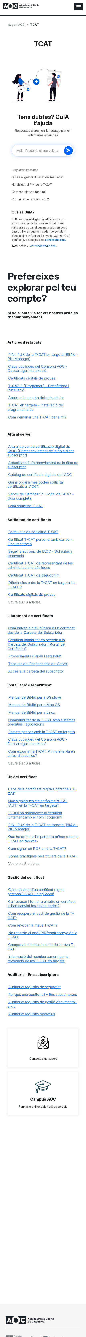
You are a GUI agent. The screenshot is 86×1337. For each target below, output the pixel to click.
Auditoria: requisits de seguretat (34, 987)
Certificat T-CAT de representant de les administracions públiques (40, 565)
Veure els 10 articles (24, 602)
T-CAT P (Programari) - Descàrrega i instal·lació (38, 388)
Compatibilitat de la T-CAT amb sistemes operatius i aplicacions (41, 722)
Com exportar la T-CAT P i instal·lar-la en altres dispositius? (41, 753)
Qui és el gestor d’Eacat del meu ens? (38, 177)
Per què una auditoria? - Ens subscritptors (42, 994)
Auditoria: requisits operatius (31, 1014)
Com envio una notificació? (30, 199)
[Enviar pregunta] (68, 150)
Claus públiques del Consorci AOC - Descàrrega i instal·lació (37, 368)
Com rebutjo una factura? (29, 192)
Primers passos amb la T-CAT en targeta (41, 732)
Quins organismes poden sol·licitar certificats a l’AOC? (36, 484)
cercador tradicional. (43, 246)
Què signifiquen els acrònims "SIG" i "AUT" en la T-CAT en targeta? (37, 803)
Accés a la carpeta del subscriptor (36, 398)
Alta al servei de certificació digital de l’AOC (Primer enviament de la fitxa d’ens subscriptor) (41, 450)
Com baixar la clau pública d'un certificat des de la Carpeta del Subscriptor (41, 630)
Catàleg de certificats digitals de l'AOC (40, 475)
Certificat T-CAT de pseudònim (33, 575)
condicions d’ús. (55, 239)
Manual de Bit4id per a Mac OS (34, 705)
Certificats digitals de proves (31, 378)
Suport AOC (16, 24)
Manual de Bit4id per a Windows (35, 697)
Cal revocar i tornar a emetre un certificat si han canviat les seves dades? (42, 903)
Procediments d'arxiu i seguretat (34, 656)
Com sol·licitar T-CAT (25, 506)
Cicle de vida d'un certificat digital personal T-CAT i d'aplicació (36, 892)
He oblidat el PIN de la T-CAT (32, 185)
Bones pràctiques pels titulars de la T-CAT (42, 856)
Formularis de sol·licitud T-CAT (33, 532)
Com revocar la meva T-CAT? (32, 925)
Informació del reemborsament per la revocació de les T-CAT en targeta (38, 958)
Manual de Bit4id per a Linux (31, 712)
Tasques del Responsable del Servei (38, 664)
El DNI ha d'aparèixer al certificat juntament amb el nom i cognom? (35, 815)
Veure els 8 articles (23, 863)
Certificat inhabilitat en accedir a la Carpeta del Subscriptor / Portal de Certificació (36, 644)
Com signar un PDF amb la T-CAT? (37, 848)
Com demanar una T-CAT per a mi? (37, 417)
